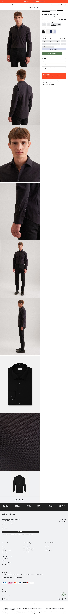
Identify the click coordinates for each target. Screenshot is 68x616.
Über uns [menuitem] (47, 545)
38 (51, 41)
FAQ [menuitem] (3, 545)
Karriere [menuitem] (47, 548)
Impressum (4, 593)
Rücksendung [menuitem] (5, 552)
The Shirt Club (63, 521)
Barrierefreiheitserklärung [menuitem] (7, 564)
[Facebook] (59, 598)
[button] (19, 500)
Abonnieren (20, 531)
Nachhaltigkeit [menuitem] (48, 550)
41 (44, 44)
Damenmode (6, 523)
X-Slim (44, 24)
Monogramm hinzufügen (48, 35)
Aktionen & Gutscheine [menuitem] (6, 556)
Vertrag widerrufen (18, 577)
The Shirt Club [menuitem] (5, 558)
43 (57, 44)
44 (63, 44)
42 (51, 44)
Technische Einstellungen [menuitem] (7, 562)
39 (57, 41)
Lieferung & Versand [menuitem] (6, 550)
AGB (3, 589)
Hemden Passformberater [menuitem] (29, 548)
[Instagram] (62, 598)
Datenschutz (4, 591)
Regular (58, 24)
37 (44, 41)
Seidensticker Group (50, 543)
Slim (48, 24)
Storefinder (64, 519)
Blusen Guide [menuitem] (26, 552)
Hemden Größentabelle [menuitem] (28, 550)
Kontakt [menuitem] (3, 560)
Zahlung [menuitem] (4, 554)
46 (51, 46)
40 (63, 41)
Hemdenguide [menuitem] (26, 545)
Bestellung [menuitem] (4, 548)
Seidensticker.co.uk (6, 596)
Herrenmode (16, 523)
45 (44, 46)
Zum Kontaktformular (8, 577)
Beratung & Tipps (28, 543)
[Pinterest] (65, 598)
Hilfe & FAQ (5, 543)
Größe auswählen (52, 53)
